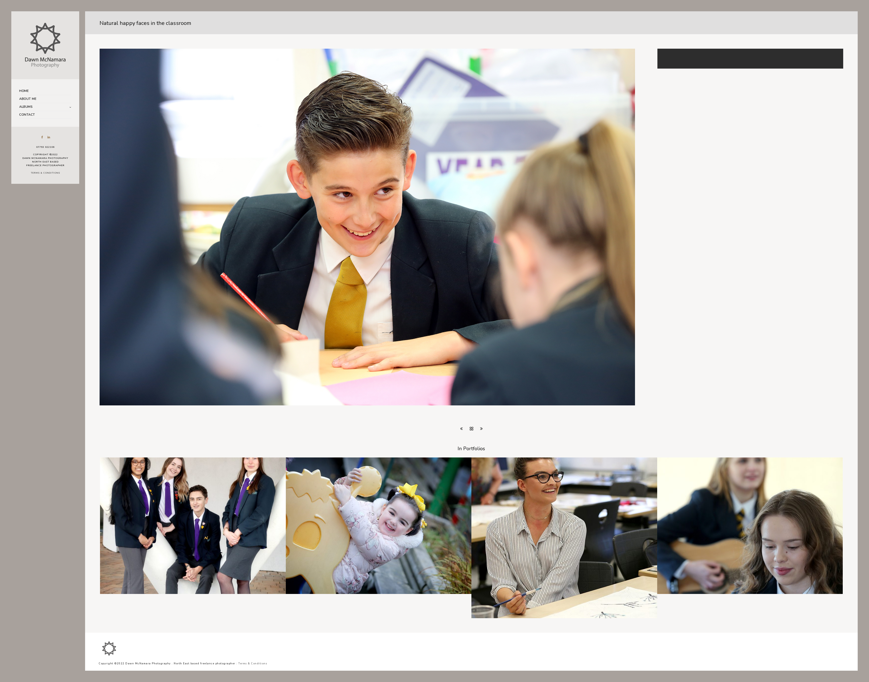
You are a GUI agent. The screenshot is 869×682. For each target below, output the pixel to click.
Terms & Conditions (45, 173)
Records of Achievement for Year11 (136, 593)
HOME (24, 91)
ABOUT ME (27, 99)
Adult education (491, 617)
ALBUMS (26, 107)
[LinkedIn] (48, 137)
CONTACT (27, 114)
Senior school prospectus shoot (689, 593)
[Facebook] (42, 137)
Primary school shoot (309, 593)
